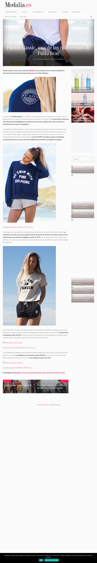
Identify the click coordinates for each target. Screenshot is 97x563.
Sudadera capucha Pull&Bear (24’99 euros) (17, 368)
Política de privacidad (51, 560)
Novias (65, 12)
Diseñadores (10, 12)
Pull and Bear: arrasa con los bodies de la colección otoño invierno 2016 (38, 373)
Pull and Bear (59, 59)
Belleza (23, 17)
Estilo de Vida (10, 17)
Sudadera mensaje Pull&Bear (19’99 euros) (18, 227)
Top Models (37, 12)
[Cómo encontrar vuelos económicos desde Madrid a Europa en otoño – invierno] (81, 172)
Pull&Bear (31, 71)
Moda (24, 12)
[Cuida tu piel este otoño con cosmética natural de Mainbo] (82, 105)
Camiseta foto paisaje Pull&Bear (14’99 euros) (19, 348)
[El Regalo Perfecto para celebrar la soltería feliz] (81, 301)
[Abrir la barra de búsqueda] (91, 16)
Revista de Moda (55, 405)
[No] (95, 558)
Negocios (52, 12)
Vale (41, 560)
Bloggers (76, 12)
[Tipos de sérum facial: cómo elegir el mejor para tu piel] (82, 92)
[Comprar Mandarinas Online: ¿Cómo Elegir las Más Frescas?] (81, 293)
